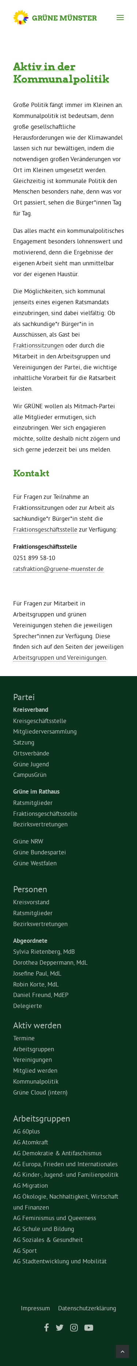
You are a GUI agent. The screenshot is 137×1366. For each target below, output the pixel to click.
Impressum (35, 1308)
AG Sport (25, 1250)
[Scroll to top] (122, 1350)
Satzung (23, 742)
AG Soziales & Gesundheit (48, 1239)
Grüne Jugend (31, 764)
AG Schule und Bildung (43, 1228)
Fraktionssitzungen (38, 345)
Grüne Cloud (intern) (40, 1092)
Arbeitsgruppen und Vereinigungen (59, 657)
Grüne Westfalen (35, 863)
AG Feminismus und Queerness (54, 1218)
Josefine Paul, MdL (37, 973)
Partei (24, 696)
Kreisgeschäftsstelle (39, 720)
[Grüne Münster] (62, 17)
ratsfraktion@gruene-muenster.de (58, 568)
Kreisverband (30, 710)
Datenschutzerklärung (87, 1308)
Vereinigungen (32, 1059)
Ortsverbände (31, 753)
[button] (120, 17)
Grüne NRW (28, 841)
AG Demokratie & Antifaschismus (57, 1153)
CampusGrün (29, 774)
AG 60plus (26, 1131)
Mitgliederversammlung (45, 731)
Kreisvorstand (31, 902)
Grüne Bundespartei (39, 852)
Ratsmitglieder (33, 802)
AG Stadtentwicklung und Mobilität (60, 1261)
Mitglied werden (35, 1070)
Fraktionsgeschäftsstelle (45, 529)
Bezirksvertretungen (40, 824)
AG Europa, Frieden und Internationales (65, 1164)
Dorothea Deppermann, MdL (50, 962)
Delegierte (27, 1005)
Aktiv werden (37, 1025)
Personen (30, 888)
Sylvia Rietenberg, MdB (44, 951)
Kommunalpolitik (35, 1081)
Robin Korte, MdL (36, 984)
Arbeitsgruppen (33, 1049)
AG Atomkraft (30, 1142)
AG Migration (30, 1185)
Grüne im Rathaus (36, 791)
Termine (24, 1038)
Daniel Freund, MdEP (41, 994)
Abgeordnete (30, 941)
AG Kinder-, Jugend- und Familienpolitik (65, 1174)
